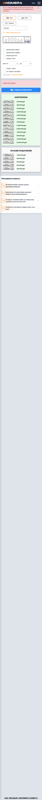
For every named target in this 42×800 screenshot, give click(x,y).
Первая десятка (11, 55)
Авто (11, 18)
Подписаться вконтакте (23, 90)
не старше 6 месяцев (13, 71)
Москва (6, 28)
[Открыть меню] (39, 3)
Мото (26, 18)
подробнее (6, 11)
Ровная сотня (10, 58)
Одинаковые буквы (12, 50)
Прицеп (11, 23)
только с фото (11, 68)
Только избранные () (12, 32)
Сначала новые (17, 75)
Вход (33, 3)
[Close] (38, 8)
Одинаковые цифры (13, 53)
